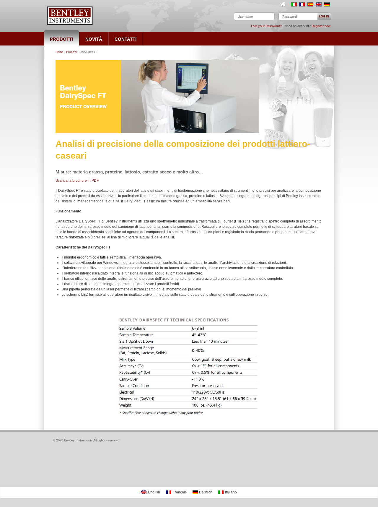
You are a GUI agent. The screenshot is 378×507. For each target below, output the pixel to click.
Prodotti (71, 51)
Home (284, 4)
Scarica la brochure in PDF (77, 180)
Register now (321, 26)
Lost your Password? (266, 26)
